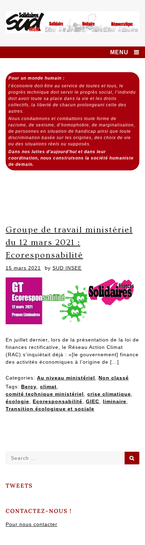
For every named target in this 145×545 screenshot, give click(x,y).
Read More (29, 430)
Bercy (29, 386)
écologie (17, 401)
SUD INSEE (67, 268)
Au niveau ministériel (66, 378)
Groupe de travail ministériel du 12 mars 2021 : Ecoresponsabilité (69, 242)
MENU (119, 52)
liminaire (114, 401)
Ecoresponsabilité (57, 401)
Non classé (114, 378)
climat (48, 386)
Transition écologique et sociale (50, 409)
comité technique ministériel (45, 394)
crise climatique (109, 394)
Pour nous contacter (31, 524)
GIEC (92, 401)
